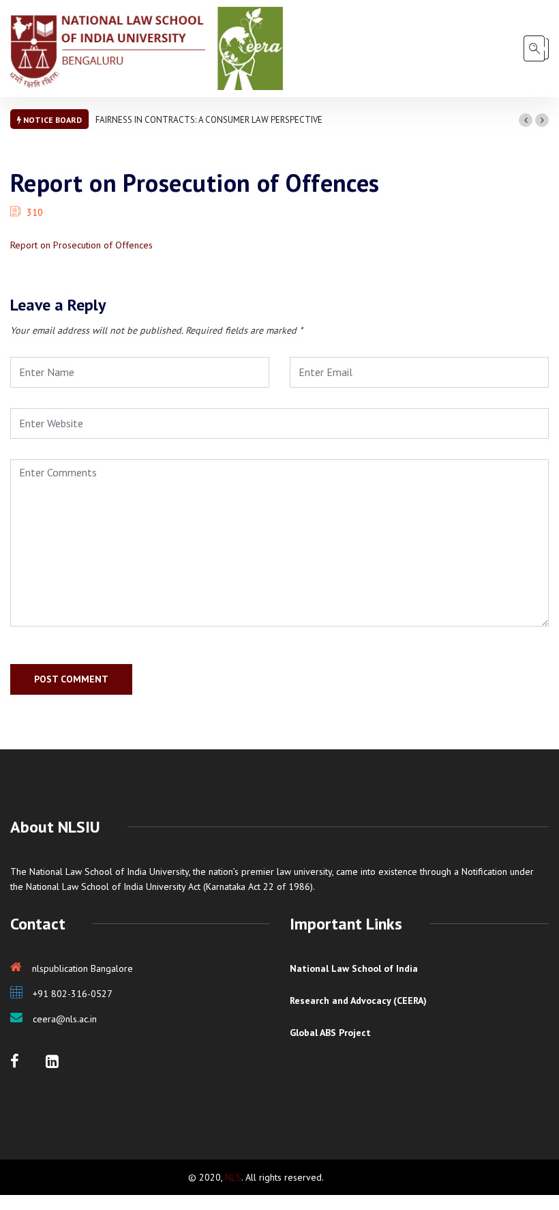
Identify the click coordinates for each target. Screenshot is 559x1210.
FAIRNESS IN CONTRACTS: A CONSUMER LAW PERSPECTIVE (208, 120)
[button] (525, 120)
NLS (233, 1177)
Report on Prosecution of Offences (81, 245)
